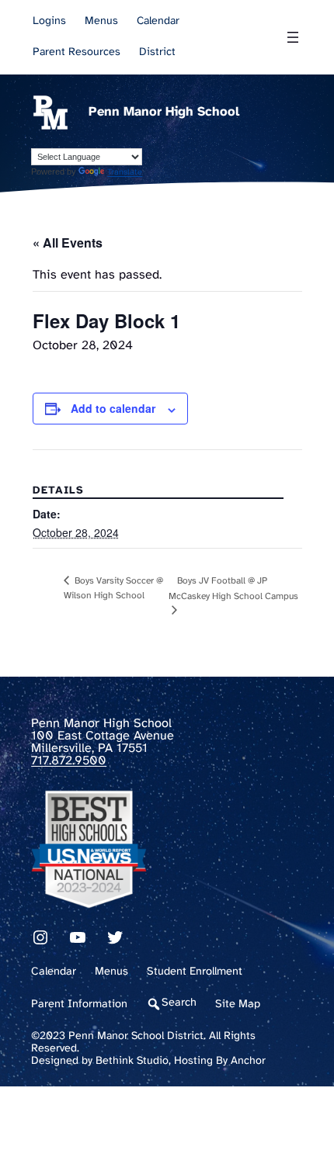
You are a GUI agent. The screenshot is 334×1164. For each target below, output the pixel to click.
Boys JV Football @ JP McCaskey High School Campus (233, 588)
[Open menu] (293, 37)
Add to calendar (113, 408)
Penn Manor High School (164, 112)
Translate (124, 172)
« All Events (68, 242)
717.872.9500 (68, 760)
